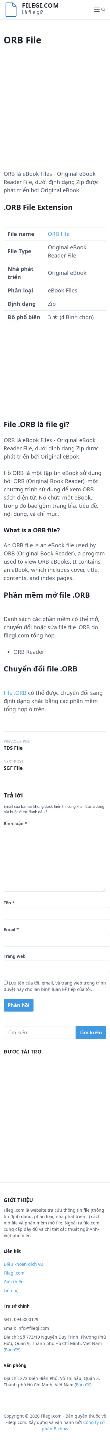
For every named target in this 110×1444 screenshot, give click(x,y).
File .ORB (15, 692)
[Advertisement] (55, 115)
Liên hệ (11, 1290)
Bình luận (15, 823)
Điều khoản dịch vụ (23, 1264)
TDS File (13, 748)
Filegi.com (40, 5)
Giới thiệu (14, 1282)
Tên (9, 903)
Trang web (15, 956)
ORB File (58, 233)
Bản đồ (12, 1350)
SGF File (13, 768)
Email (11, 929)
